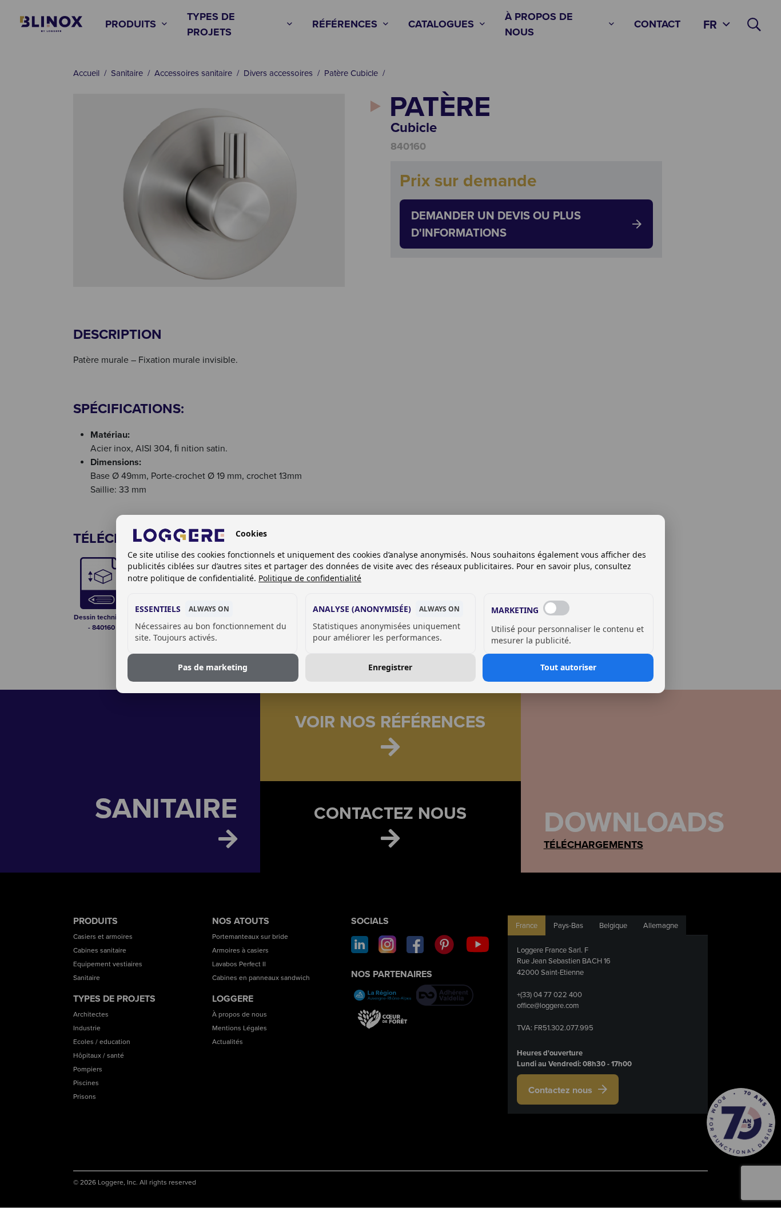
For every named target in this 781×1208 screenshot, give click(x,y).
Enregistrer (390, 667)
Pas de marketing (213, 667)
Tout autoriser (568, 667)
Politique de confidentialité (309, 578)
